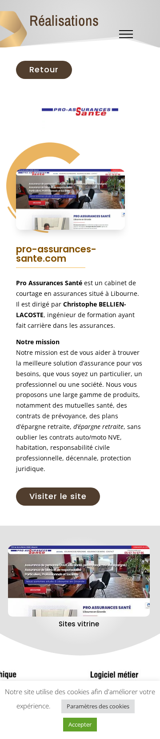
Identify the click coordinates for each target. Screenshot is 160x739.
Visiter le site (58, 496)
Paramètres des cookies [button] (98, 706)
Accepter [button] (80, 724)
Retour (44, 69)
